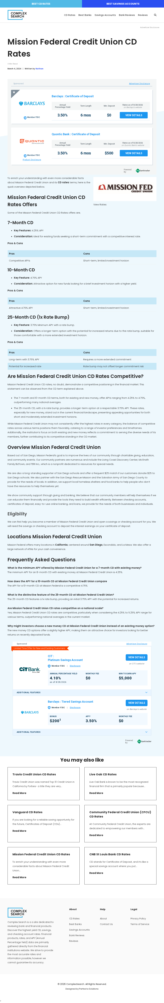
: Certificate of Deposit (79, 96)
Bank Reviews (127, 15)
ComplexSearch (75, 984)
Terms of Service (140, 924)
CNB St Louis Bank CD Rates (109, 854)
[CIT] (30, 669)
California (61, 544)
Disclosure (75, 666)
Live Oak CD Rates (103, 774)
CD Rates (69, 15)
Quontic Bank (61, 134)
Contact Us (106, 924)
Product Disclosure (32, 160)
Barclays (57, 96)
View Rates (100, 204)
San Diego (96, 544)
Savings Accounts (105, 15)
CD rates (63, 182)
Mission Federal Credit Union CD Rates (41, 854)
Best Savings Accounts (123, 3)
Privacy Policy (138, 918)
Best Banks (84, 15)
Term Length (85, 106)
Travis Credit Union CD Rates (34, 774)
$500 (109, 153)
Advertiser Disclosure (139, 84)
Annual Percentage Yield (62, 106)
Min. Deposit (109, 106)
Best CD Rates (41, 3)
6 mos (86, 115)
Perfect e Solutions (88, 988)
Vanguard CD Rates (27, 812)
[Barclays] (30, 712)
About (103, 918)
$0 (109, 115)
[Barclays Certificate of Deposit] (32, 103)
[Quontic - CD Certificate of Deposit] (32, 141)
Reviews (143, 15)
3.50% (62, 115)
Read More (19, 793)
